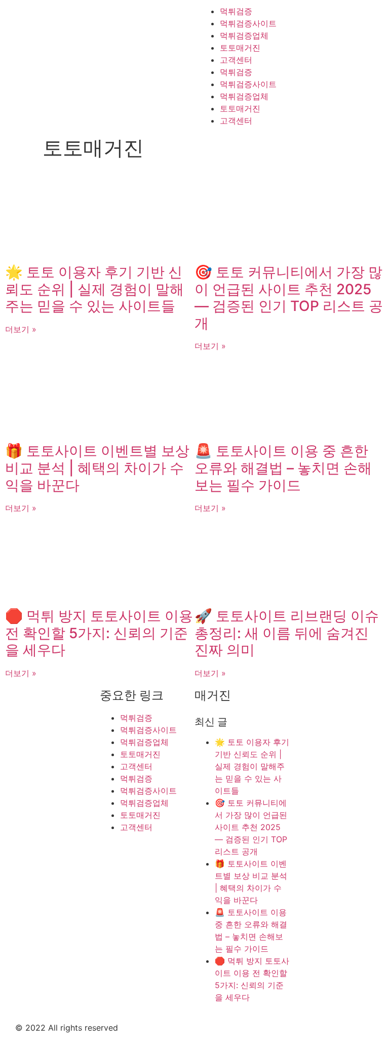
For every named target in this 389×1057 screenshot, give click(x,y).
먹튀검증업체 (244, 35)
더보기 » (20, 329)
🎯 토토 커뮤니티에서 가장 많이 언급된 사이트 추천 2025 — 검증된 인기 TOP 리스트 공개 (288, 297)
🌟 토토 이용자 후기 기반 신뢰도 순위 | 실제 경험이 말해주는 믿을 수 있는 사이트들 (94, 289)
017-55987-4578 (351, 784)
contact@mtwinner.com (328, 765)
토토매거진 (240, 48)
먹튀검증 (236, 11)
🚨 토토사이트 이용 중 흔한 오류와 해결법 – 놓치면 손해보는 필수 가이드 (283, 467)
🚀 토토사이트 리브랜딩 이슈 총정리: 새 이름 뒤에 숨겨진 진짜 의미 (286, 632)
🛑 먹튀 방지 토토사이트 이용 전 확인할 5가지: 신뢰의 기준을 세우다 (99, 632)
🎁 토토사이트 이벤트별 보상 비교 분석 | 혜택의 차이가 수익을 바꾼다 (97, 467)
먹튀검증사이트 (248, 23)
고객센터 (236, 60)
